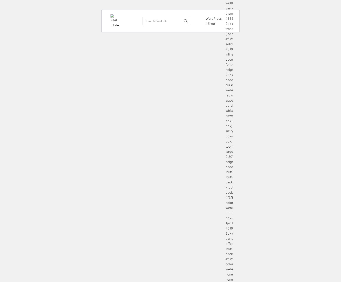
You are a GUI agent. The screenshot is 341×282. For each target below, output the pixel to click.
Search (186, 21)
